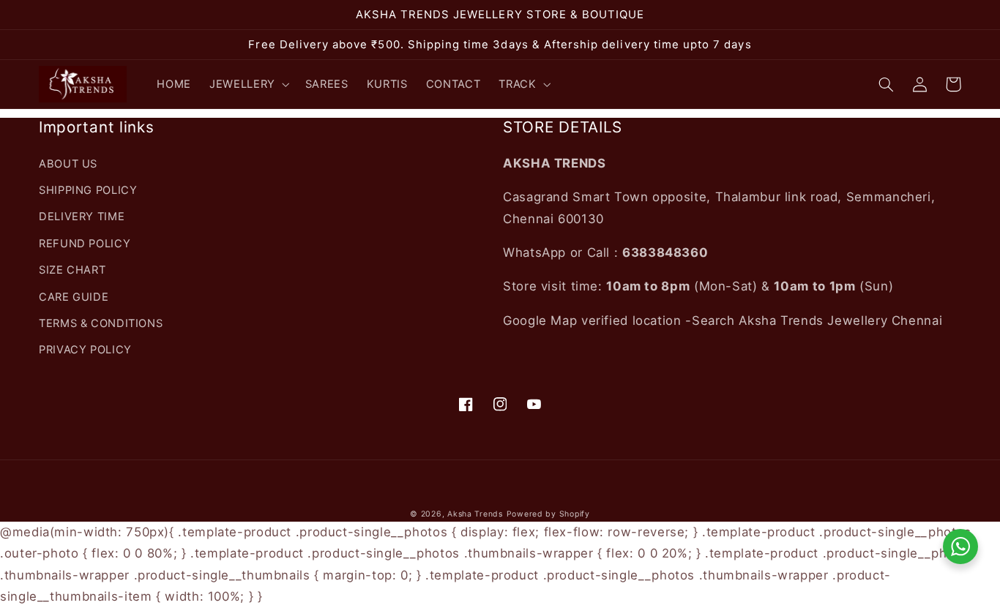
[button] (248, 84)
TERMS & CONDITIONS (101, 323)
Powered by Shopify (548, 514)
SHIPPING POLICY (88, 190)
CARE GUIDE (73, 297)
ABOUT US (68, 163)
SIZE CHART (72, 270)
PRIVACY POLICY (85, 349)
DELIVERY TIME (81, 216)
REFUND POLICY (84, 243)
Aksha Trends (475, 514)
